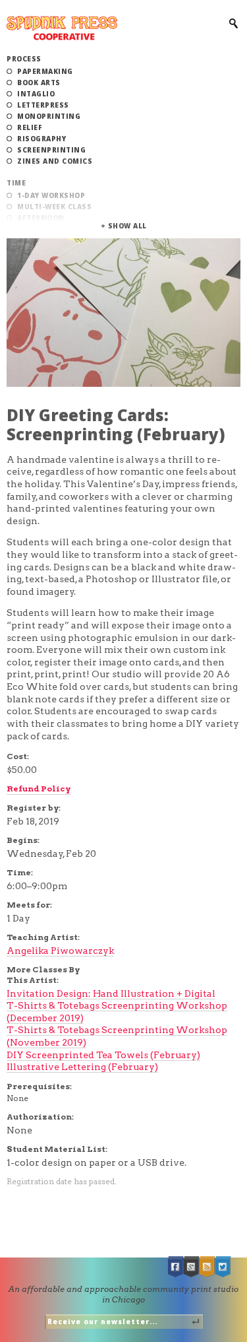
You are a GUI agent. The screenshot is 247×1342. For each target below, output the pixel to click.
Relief (29, 127)
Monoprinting (48, 116)
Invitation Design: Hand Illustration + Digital (111, 993)
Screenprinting (51, 149)
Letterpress (43, 105)
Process (24, 58)
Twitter (223, 1267)
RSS (207, 1267)
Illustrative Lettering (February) (82, 1066)
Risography (41, 138)
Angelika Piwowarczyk (60, 950)
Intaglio (36, 93)
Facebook (176, 1267)
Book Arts (39, 82)
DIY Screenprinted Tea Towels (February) (103, 1055)
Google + (192, 1267)
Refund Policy (38, 788)
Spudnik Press (62, 28)
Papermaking (45, 71)
